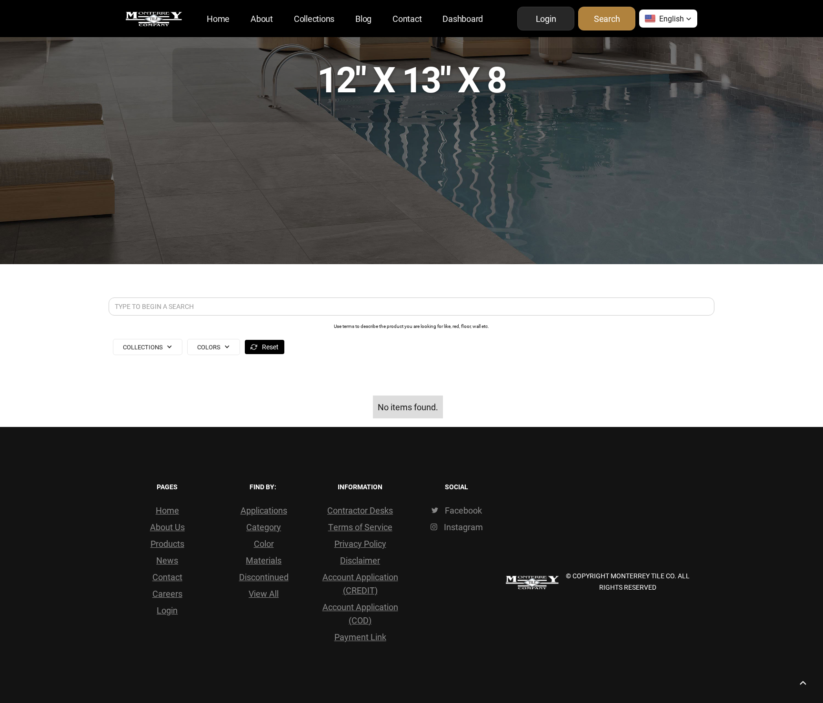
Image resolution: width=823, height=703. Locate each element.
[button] (668, 18)
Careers (167, 593)
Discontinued (264, 577)
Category (263, 527)
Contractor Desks (360, 510)
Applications (264, 510)
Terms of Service (360, 527)
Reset (270, 346)
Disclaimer (360, 560)
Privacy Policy (360, 543)
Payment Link (360, 637)
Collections (314, 18)
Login (167, 610)
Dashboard (462, 18)
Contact (407, 18)
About (262, 18)
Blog (363, 18)
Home (218, 18)
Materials (263, 560)
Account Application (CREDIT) (360, 583)
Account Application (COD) (360, 613)
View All (264, 593)
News (167, 560)
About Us (167, 527)
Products (167, 543)
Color (264, 543)
